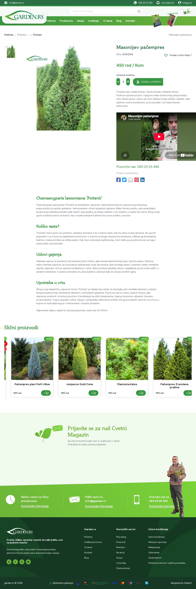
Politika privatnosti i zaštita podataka (166, 563)
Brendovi (120, 547)
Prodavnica (66, 20)
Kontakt (130, 20)
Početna (50, 20)
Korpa (119, 557)
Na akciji (120, 552)
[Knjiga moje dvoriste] (171, 20)
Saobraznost (154, 557)
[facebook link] (15, 561)
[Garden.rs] (24, 15)
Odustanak (153, 552)
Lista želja (121, 563)
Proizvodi (120, 542)
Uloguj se (187, 2)
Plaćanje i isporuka (157, 542)
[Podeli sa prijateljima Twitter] (124, 180)
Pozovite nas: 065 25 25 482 (137, 167)
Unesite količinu (125, 75)
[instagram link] (21, 561)
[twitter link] (28, 561)
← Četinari (36, 34)
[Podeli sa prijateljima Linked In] (142, 180)
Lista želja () (167, 2)
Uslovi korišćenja (156, 537)
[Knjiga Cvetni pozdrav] (156, 20)
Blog (119, 20)
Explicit (188, 583)
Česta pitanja (123, 568)
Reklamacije (154, 547)
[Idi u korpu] (189, 11)
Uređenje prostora (93, 542)
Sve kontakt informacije (35, 506)
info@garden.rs (16, 2)
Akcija (80, 20)
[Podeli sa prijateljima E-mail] (130, 180)
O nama (107, 20)
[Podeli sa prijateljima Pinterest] (136, 180)
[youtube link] (9, 561)
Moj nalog (121, 537)
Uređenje (93, 20)
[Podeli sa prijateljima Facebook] (118, 180)
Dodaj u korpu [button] (151, 81)
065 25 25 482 (145, 2)
